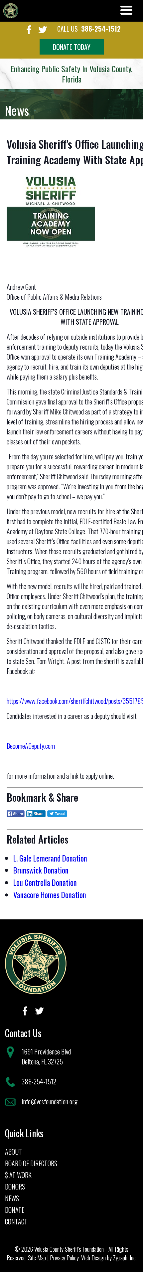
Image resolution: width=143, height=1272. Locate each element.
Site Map (37, 1257)
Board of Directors (31, 1163)
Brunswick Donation (41, 870)
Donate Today (71, 47)
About (13, 1152)
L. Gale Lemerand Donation (50, 858)
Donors (15, 1187)
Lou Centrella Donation (45, 882)
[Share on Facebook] (16, 818)
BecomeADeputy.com (31, 746)
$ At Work (18, 1175)
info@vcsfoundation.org (49, 1101)
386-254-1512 (101, 28)
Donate (14, 1210)
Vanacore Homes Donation (49, 894)
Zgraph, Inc (124, 1257)
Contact (16, 1221)
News (12, 1198)
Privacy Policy (64, 1257)
